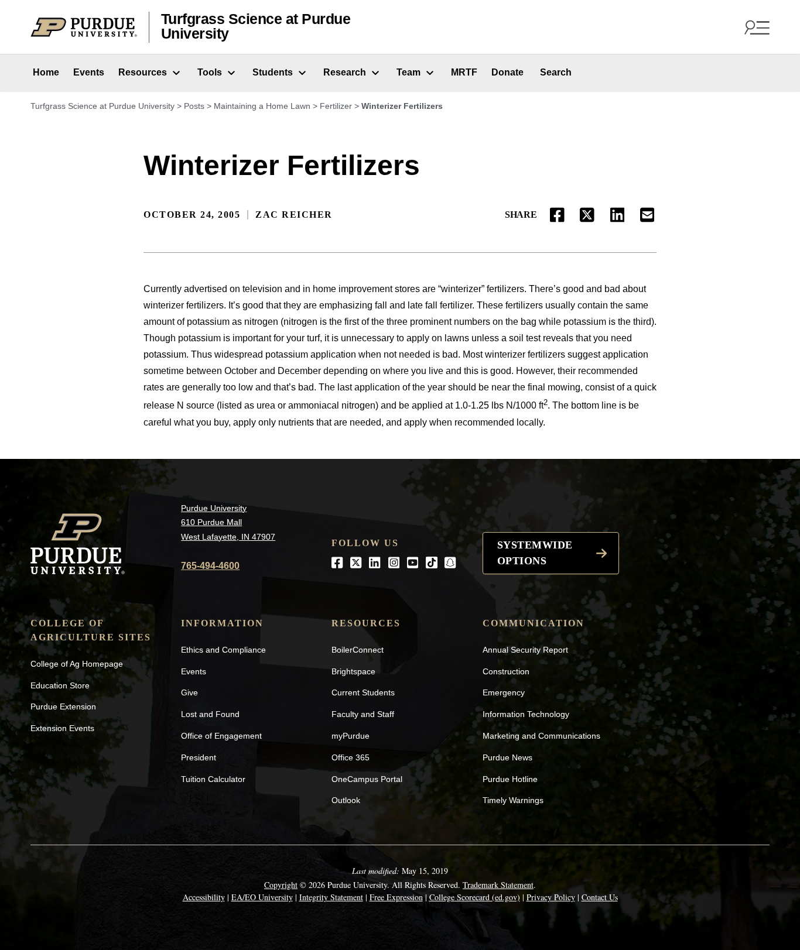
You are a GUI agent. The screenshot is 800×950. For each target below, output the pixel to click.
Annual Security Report (525, 649)
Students (272, 72)
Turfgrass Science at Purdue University (256, 27)
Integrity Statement (331, 897)
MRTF (464, 72)
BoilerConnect (357, 649)
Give (189, 692)
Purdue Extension (63, 706)
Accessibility (204, 897)
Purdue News (507, 757)
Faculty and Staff (362, 714)
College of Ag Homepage (76, 663)
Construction (506, 671)
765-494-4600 (210, 566)
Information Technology (526, 714)
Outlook (345, 800)
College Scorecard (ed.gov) (474, 897)
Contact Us (600, 897)
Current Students (363, 692)
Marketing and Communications (541, 735)
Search (555, 72)
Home (44, 72)
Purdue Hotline (510, 779)
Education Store (60, 685)
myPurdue (350, 735)
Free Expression (396, 897)
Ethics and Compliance (223, 649)
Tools (209, 72)
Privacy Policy (551, 897)
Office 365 (350, 757)
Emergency (504, 692)
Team (408, 72)
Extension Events (62, 728)
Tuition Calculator (213, 779)
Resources (142, 72)
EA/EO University (262, 897)
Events (88, 72)
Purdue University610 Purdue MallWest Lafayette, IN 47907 (228, 522)
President (198, 757)
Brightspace (353, 671)
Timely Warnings (513, 800)
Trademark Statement (498, 884)
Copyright (281, 884)
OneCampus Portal (366, 779)
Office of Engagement (221, 735)
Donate (507, 72)
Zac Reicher (294, 215)
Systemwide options (535, 553)
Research (344, 72)
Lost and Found (210, 714)
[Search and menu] (755, 27)
